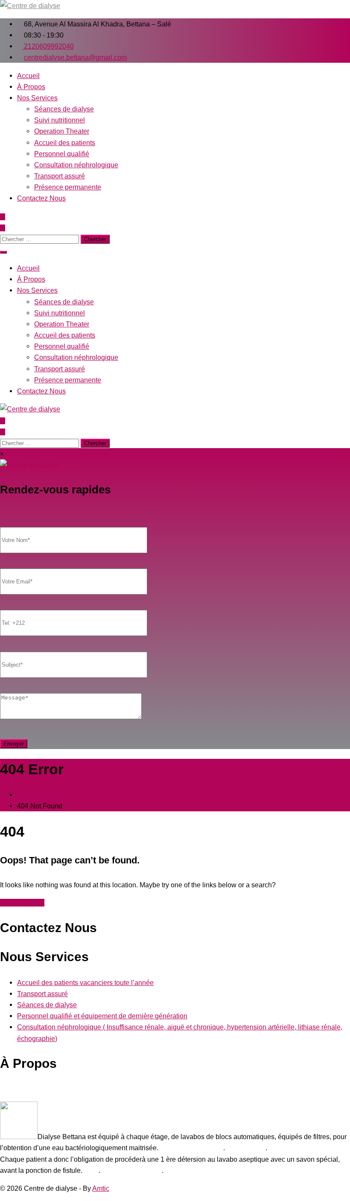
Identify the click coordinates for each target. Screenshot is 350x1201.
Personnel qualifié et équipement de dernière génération (102, 1016)
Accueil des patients (64, 142)
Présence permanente (67, 187)
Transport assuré (59, 176)
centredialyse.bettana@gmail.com (75, 57)
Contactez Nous (41, 198)
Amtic (100, 1188)
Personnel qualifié (61, 153)
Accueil (28, 75)
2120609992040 (48, 46)
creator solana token (131, 1170)
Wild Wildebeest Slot (191, 1147)
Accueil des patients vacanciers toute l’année (85, 982)
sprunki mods (245, 1147)
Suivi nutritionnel (59, 120)
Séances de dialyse (64, 109)
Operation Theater (61, 131)
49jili (91, 1170)
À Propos (31, 86)
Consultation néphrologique (76, 165)
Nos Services (37, 98)
